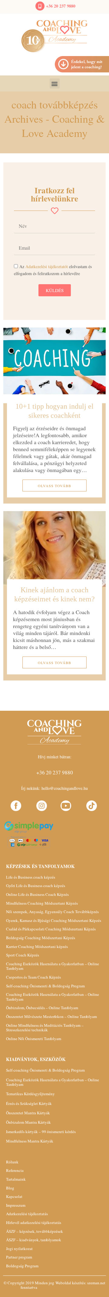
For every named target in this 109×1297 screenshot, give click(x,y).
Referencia (15, 1170)
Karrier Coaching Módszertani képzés (37, 946)
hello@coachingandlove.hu (64, 788)
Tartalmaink (16, 1179)
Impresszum (15, 1205)
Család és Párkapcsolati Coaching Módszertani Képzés (51, 929)
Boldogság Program (22, 1266)
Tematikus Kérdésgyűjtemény (30, 1093)
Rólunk (12, 1162)
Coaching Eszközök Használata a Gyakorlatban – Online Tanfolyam (52, 966)
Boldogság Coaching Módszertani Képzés (40, 937)
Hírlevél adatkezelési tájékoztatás (33, 1222)
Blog (10, 1188)
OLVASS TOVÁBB (54, 485)
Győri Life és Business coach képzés (35, 885)
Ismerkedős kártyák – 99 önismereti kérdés (41, 1131)
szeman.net (96, 1282)
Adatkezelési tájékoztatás (27, 1213)
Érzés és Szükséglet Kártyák (29, 1103)
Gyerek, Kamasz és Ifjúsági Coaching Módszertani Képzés (53, 920)
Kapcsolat (14, 1196)
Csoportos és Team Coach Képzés (33, 977)
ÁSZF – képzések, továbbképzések (34, 1231)
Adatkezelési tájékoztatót (46, 266)
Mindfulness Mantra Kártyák (29, 1141)
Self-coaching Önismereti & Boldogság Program (45, 986)
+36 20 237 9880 (60, 6)
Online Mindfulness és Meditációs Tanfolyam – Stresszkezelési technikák (45, 1028)
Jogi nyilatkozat (19, 1248)
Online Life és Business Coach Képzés (37, 894)
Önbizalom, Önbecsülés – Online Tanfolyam (42, 1007)
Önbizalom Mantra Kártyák (28, 1122)
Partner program (19, 1257)
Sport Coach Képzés (22, 955)
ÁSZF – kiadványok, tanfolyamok (33, 1239)
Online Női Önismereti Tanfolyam (33, 1038)
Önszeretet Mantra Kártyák (28, 1113)
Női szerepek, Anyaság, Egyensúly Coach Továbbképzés (52, 911)
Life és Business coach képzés (30, 877)
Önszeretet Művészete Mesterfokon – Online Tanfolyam (51, 1016)
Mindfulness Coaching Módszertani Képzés (42, 903)
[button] (55, 83)
